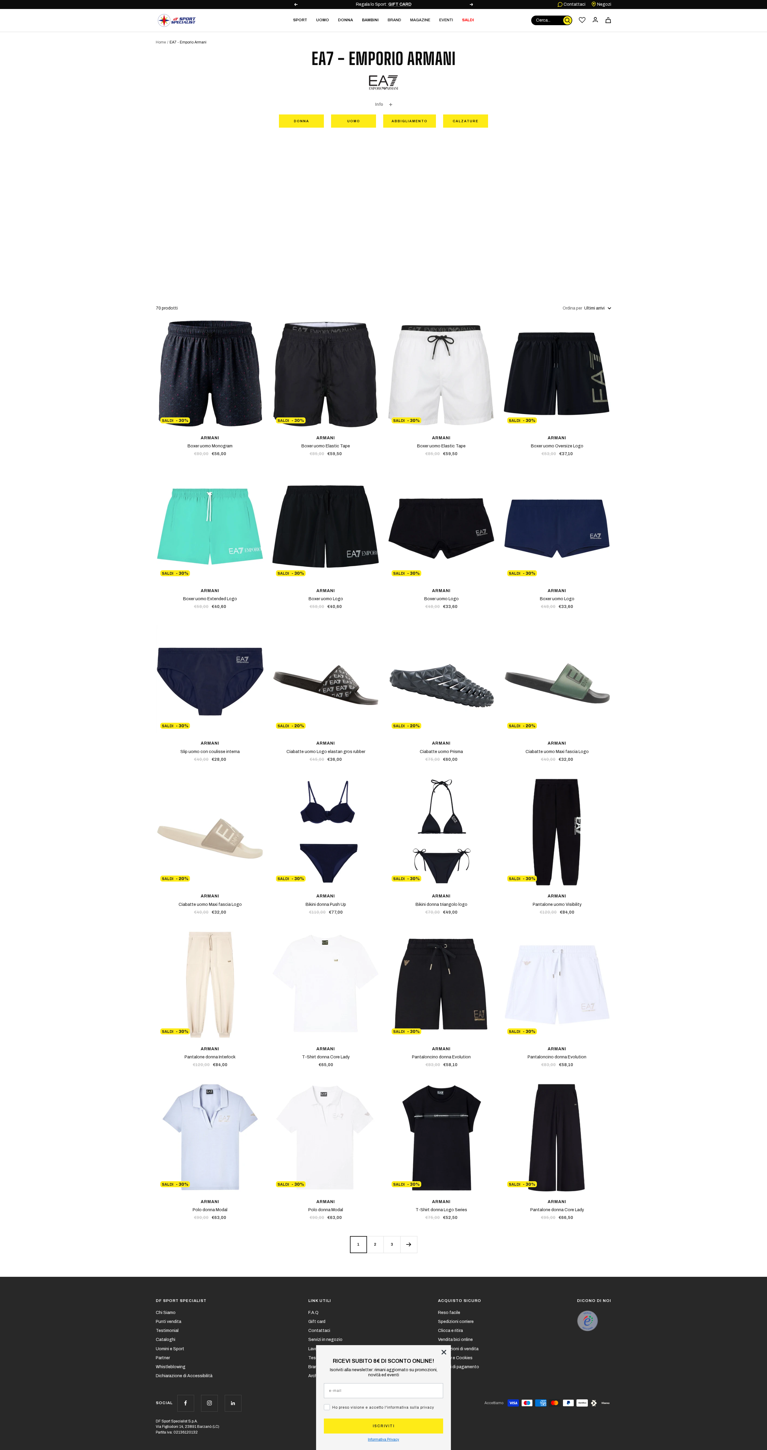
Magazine (420, 20)
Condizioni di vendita (458, 1349)
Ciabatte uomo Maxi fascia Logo (557, 751)
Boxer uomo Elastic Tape (325, 446)
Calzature (465, 121)
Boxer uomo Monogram (210, 446)
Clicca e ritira (450, 1330)
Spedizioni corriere (456, 1321)
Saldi (468, 20)
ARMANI (210, 438)
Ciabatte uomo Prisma (441, 751)
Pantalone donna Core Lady (557, 1210)
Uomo (353, 121)
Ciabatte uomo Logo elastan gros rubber (325, 751)
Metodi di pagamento (458, 1367)
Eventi (446, 20)
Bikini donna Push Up (326, 904)
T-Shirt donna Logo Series (441, 1210)
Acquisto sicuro (459, 1301)
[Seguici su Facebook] (185, 1403)
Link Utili (319, 1301)
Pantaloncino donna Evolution (441, 1057)
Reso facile (449, 1312)
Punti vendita (168, 1321)
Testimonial (167, 1330)
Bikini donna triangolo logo (441, 904)
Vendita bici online (455, 1339)
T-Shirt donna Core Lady (326, 1057)
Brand (394, 20)
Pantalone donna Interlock (210, 1057)
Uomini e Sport (170, 1349)
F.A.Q (313, 1312)
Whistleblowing (170, 1367)
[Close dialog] (444, 1352)
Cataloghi (165, 1339)
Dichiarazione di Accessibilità (184, 1376)
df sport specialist (181, 1301)
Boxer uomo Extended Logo (210, 599)
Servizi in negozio (325, 1339)
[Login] (595, 20)
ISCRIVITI (384, 1426)
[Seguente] (408, 1244)
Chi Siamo (166, 1312)
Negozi (603, 4)
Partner (163, 1358)
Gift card (316, 1321)
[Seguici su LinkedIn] (233, 1403)
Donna (301, 121)
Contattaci (574, 4)
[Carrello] (608, 20)
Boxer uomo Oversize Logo (557, 446)
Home (161, 42)
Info (379, 104)
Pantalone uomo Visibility (557, 904)
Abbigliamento (410, 121)
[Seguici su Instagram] (209, 1403)
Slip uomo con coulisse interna (210, 751)
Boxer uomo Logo (326, 599)
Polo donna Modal (210, 1210)
